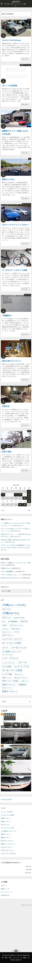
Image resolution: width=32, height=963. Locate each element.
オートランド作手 (11, 643)
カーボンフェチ (19, 647)
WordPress (13, 955)
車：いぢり (27, 294)
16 (24, 498)
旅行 (29, 19)
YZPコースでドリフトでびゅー (15, 225)
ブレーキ (22, 662)
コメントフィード (6, 892)
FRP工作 (24, 621)
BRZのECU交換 (6, 540)
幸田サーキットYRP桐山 (10, 681)
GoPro (4, 625)
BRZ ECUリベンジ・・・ (9, 534)
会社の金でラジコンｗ (11, 361)
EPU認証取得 (13, 621)
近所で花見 (6, 452)
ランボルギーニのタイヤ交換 (14, 270)
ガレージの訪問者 (9, 86)
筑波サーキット (25, 681)
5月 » (29, 510)
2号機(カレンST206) (14, 605)
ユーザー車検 (7, 674)
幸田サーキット (6, 834)
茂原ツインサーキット (7, 687)
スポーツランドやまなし (7, 654)
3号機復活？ (7, 315)
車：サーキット (26, 204)
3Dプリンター (6, 609)
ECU (3, 621)
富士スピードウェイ (21, 678)
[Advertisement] (16, 922)
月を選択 (4, 701)
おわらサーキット (6, 847)
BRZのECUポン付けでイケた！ (11, 578)
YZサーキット (7, 635)
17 (29, 498)
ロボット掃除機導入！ (8, 571)
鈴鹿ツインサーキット (8, 844)
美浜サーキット (9, 685)
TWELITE (16, 632)
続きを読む (25, 59)
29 (20, 504)
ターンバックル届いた (8, 528)
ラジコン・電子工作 (25, 340)
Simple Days (26, 955)
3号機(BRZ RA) (10, 613)
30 (24, 504)
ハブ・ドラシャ (10, 658)
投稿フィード (5, 889)
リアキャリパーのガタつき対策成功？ (13, 545)
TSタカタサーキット (7, 850)
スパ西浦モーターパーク (11, 651)
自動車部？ (23, 685)
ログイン (4, 885)
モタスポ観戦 (6, 666)
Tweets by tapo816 (6, 799)
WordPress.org (5, 895)
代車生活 (5, 406)
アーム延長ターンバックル (9, 523)
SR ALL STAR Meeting (11, 40)
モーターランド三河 (21, 666)
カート (5, 647)
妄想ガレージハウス (25, 65)
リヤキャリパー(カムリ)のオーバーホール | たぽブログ (15, 548)
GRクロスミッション (16, 625)
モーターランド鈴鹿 (12, 670)
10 (29, 494)
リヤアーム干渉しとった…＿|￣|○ (11, 574)
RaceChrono (15, 629)
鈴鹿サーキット (10, 691)
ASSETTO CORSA (19, 617)
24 (29, 501)
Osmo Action (5, 629)
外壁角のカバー (6, 568)
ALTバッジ (6, 618)
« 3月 (2, 510)
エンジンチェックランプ (12, 639)
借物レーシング (7, 677)
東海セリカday (8, 179)
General (28, 249)
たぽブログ (16, 2)
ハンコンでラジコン (8, 662)
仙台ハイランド (19, 674)
